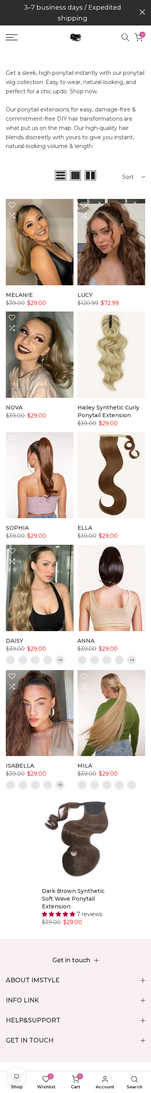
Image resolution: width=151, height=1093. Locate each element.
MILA (84, 765)
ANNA (85, 640)
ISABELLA (20, 765)
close (142, 12)
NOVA (14, 407)
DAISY (14, 640)
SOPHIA (17, 527)
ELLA (84, 527)
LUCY (85, 294)
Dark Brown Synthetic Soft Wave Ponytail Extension (73, 899)
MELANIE (19, 294)
